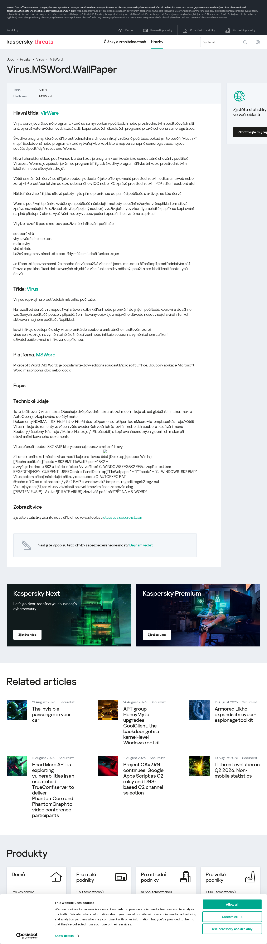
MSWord (56, 59)
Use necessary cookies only (232, 929)
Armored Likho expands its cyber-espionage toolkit (235, 714)
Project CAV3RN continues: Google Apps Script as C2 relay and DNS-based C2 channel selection (143, 779)
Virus (40, 59)
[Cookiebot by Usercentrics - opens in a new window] (27, 936)
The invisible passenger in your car (51, 714)
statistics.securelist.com (123, 517)
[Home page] (32, 42)
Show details (64, 936)
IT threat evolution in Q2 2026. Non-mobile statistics (237, 770)
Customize (230, 916)
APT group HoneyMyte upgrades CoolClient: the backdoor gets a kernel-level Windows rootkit (141, 726)
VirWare (49, 113)
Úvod (10, 59)
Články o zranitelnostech (125, 41)
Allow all (232, 904)
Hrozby (157, 41)
